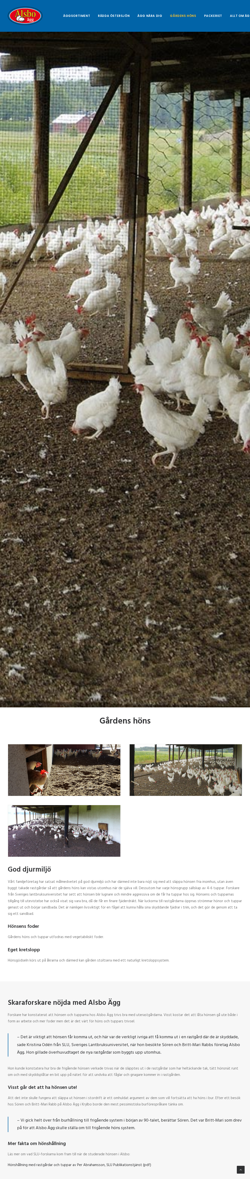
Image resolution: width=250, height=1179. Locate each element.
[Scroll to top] (241, 1170)
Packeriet (213, 16)
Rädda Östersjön (114, 16)
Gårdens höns (183, 16)
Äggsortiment (76, 16)
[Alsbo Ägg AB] (25, 16)
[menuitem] (77, 16)
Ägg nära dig (149, 16)
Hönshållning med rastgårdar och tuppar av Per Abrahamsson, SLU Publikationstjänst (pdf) (79, 1165)
